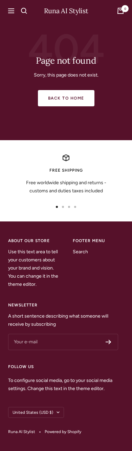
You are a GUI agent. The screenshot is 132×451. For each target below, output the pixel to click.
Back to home (66, 98)
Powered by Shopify (63, 431)
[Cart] (120, 11)
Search (80, 252)
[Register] (108, 342)
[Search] (24, 11)
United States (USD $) (33, 412)
